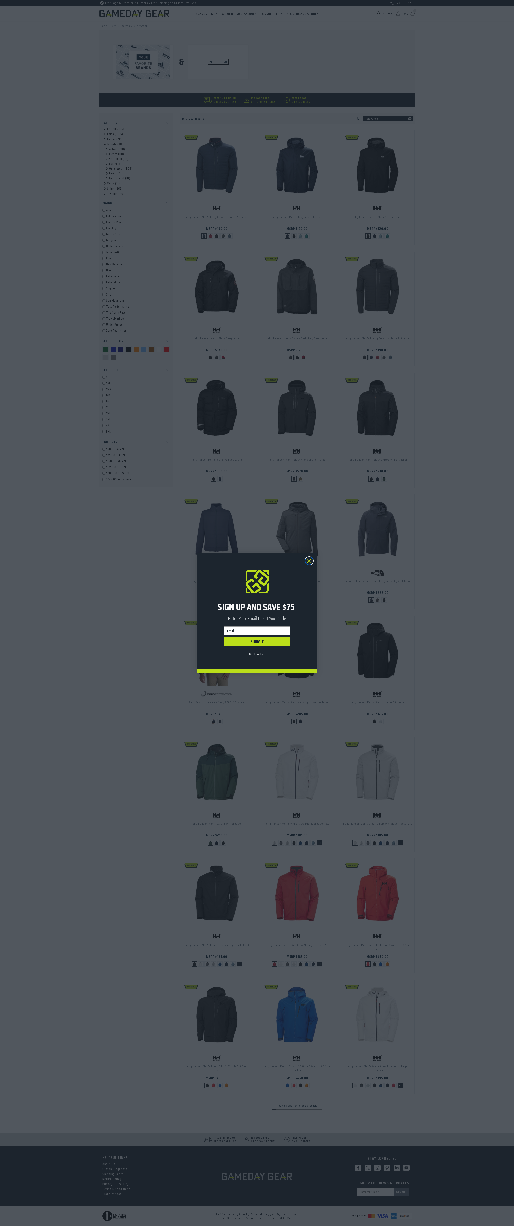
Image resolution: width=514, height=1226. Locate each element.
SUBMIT (257, 642)
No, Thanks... (257, 654)
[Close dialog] (309, 561)
